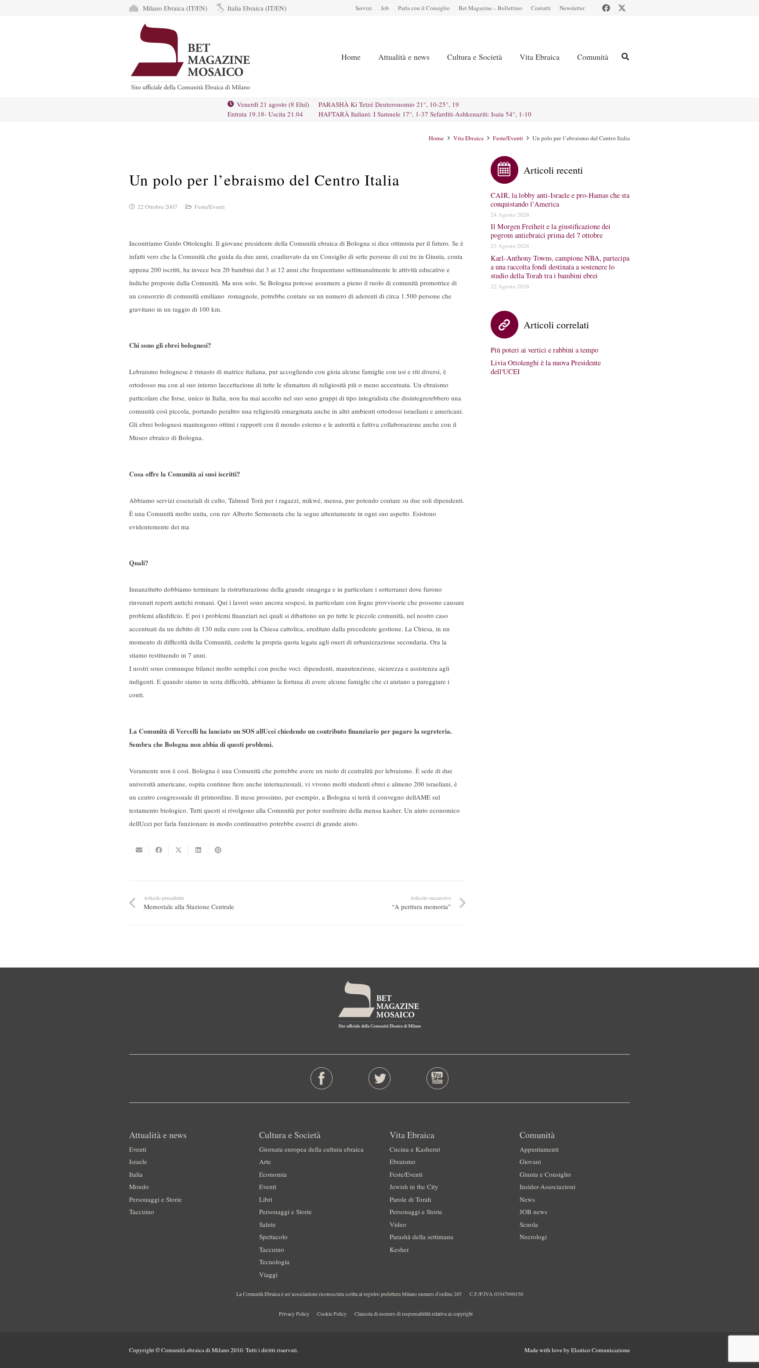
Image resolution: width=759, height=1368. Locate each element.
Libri (265, 1199)
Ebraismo (403, 1161)
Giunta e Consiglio (545, 1174)
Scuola (529, 1224)
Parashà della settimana (421, 1236)
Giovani (530, 1161)
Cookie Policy (332, 1313)
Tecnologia (274, 1261)
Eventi (137, 1149)
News (527, 1199)
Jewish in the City (414, 1186)
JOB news (533, 1211)
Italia (136, 1174)
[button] (437, 57)
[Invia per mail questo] (139, 850)
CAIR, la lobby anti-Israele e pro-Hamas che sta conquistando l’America (560, 199)
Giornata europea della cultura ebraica (311, 1149)
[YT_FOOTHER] (437, 1078)
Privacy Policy (294, 1313)
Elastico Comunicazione (600, 1350)
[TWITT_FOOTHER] (380, 1078)
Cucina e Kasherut (415, 1149)
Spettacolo (273, 1236)
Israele (138, 1161)
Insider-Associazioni (547, 1186)
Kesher (399, 1249)
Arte (265, 1161)
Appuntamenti (539, 1149)
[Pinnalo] (218, 850)
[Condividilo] (159, 850)
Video (398, 1224)
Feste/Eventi (508, 138)
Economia (273, 1174)
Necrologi (533, 1236)
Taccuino (141, 1211)
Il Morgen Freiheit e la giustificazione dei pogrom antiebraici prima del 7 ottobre (551, 231)
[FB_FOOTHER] (322, 1078)
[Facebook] (606, 8)
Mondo (139, 1186)
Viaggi (268, 1274)
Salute (267, 1224)
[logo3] (191, 57)
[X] (622, 8)
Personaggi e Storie (155, 1199)
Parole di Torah (410, 1199)
